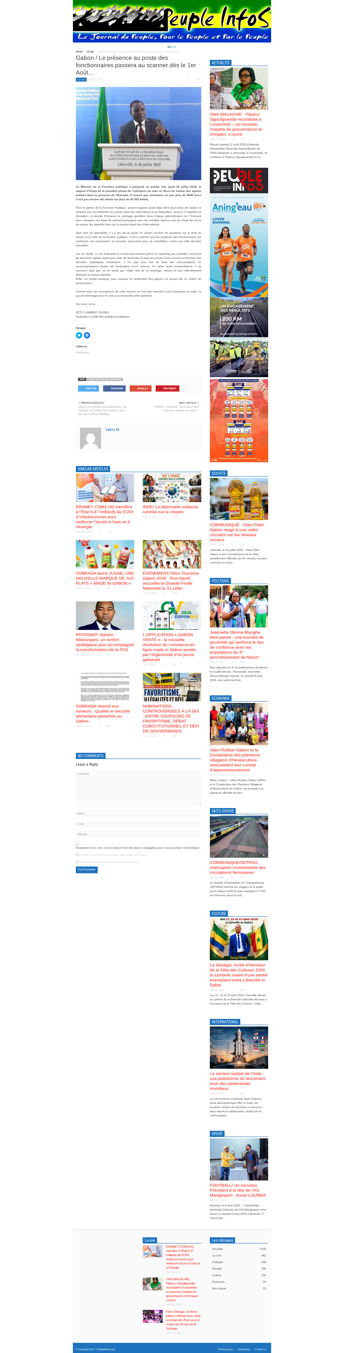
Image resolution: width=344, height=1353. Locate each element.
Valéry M (112, 429)
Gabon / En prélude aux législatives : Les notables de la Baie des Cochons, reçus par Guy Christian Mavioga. (102, 410)
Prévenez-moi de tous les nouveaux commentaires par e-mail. (112, 855)
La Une (90, 51)
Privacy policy (225, 1349)
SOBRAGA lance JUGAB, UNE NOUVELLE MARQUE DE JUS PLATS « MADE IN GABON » (105, 578)
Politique (239, 1262)
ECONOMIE (221, 698)
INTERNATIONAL (225, 1021)
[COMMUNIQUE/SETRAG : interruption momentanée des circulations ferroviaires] (239, 836)
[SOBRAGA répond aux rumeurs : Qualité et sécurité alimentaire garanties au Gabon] (105, 686)
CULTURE (219, 913)
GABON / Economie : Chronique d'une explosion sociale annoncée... (177, 408)
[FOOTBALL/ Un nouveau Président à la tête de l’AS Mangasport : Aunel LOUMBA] (239, 1159)
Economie (239, 1281)
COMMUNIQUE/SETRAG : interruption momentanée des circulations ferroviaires (238, 867)
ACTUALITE (221, 62)
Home (79, 51)
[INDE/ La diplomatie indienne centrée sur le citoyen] (172, 487)
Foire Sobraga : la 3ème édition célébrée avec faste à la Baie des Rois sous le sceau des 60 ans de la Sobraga (183, 1320)
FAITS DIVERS (223, 811)
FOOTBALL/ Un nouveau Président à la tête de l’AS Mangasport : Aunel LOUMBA (238, 1190)
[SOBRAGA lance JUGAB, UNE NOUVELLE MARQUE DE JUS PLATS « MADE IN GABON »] (105, 554)
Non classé (239, 1288)
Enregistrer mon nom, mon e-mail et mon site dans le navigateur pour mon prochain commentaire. (138, 847)
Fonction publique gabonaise (105, 379)
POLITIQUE (220, 580)
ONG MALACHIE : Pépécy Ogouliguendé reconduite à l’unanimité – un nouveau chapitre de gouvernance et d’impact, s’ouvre (236, 124)
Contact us (260, 1349)
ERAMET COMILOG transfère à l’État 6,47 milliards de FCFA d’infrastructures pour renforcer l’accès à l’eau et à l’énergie (104, 516)
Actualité (239, 1248)
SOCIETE (219, 473)
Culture (239, 1275)
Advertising (244, 1349)
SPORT (217, 1133)
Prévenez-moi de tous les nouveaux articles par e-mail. (109, 862)
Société (239, 1268)
